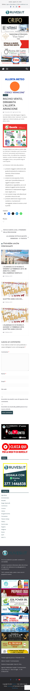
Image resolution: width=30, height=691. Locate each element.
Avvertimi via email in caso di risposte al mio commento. (14, 400)
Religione (3, 529)
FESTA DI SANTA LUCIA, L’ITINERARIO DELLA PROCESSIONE (14, 231)
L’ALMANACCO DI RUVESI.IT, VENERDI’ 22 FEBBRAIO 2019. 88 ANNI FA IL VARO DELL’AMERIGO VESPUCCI (14, 270)
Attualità (5, 95)
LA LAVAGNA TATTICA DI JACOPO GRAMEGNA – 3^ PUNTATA (16, 237)
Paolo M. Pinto (17, 112)
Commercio (4, 506)
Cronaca (3, 508)
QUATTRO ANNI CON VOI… (13, 299)
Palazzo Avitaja (5, 519)
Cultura (3, 511)
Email (3, 381)
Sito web (3, 389)
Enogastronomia (5, 513)
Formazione (4, 516)
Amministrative (5, 498)
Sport (2, 534)
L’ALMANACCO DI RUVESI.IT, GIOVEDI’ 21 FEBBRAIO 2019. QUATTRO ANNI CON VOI (13, 327)
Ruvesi (3, 532)
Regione (3, 527)
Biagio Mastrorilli (5, 503)
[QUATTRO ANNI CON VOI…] (15, 283)
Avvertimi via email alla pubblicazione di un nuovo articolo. (14, 408)
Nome (3, 374)
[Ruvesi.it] (3, 69)
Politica (3, 521)
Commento (5, 352)
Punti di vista (4, 524)
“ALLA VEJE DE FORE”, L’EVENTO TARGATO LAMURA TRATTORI (14, 5)
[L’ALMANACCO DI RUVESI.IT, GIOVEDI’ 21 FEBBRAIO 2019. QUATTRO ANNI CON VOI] (15, 309)
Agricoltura (4, 495)
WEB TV (3, 537)
